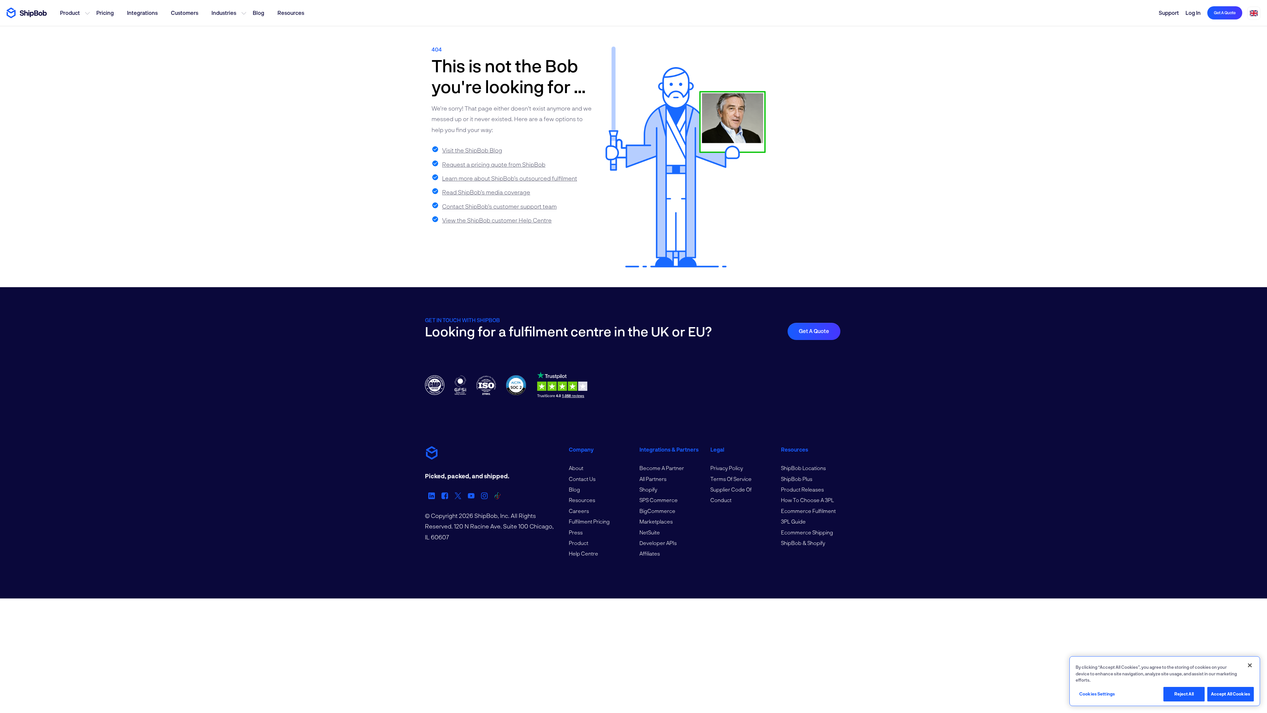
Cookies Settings (1097, 693)
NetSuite (649, 532)
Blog (258, 13)
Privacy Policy (726, 468)
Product (70, 13)
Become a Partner (661, 468)
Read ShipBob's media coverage (486, 192)
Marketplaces (656, 521)
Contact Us (582, 479)
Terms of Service (731, 479)
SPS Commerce (658, 500)
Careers (579, 511)
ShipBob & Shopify (803, 543)
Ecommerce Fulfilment (808, 511)
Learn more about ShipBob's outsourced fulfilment (509, 178)
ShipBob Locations (803, 468)
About (576, 468)
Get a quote (1225, 12)
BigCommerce (657, 511)
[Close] (1250, 665)
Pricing (105, 13)
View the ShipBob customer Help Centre (497, 220)
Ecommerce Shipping (807, 532)
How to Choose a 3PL (807, 500)
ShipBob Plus (796, 479)
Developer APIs (658, 543)
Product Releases (802, 489)
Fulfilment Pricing (589, 521)
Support (1169, 13)
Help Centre (583, 553)
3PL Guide (793, 521)
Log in (1193, 13)
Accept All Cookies (1230, 693)
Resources (290, 13)
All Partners (652, 479)
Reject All (1184, 693)
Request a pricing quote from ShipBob (493, 164)
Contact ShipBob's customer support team (499, 206)
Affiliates (649, 553)
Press (576, 532)
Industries (223, 13)
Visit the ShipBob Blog (472, 150)
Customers (184, 13)
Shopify (648, 489)
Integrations (142, 13)
